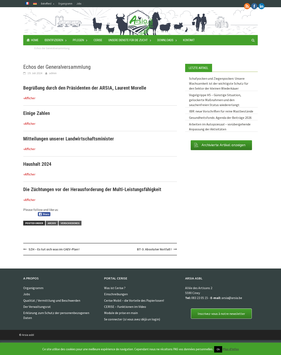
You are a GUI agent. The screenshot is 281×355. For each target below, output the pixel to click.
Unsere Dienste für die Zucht (128, 40)
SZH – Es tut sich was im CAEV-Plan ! (54, 249)
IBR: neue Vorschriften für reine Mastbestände (221, 111)
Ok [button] (218, 349)
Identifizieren (54, 40)
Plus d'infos (231, 349)
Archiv (52, 223)
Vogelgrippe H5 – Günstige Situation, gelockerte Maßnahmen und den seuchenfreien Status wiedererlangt (215, 100)
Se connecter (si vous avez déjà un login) (132, 319)
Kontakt (189, 40)
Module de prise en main (121, 313)
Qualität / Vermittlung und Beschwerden (51, 300)
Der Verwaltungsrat (37, 307)
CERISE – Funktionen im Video (125, 307)
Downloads (165, 40)
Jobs (79, 3)
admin (53, 73)
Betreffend (46, 3)
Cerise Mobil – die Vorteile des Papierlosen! (134, 300)
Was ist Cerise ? (114, 288)
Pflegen (78, 40)
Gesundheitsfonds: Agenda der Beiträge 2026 (220, 118)
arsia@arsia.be (232, 298)
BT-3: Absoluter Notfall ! (154, 249)
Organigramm (65, 3)
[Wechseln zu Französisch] (27, 3)
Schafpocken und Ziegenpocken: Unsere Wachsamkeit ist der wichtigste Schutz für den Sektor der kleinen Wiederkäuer (218, 83)
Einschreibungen (116, 294)
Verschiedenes (70, 223)
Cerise (98, 40)
